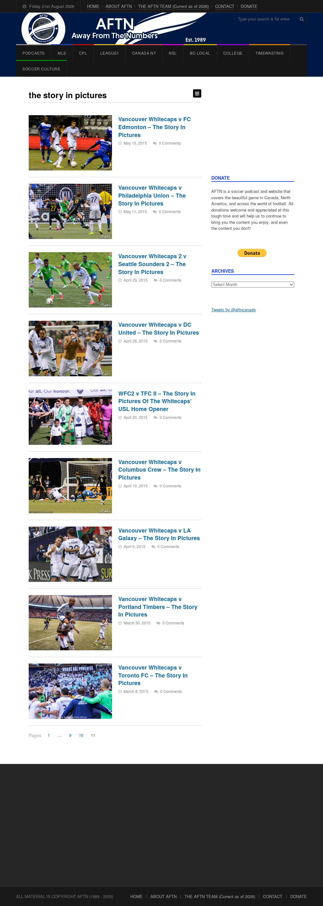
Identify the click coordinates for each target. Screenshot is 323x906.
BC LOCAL (200, 53)
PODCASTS (33, 53)
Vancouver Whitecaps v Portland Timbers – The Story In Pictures (157, 606)
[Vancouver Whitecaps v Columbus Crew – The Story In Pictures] (70, 485)
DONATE (249, 6)
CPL (83, 53)
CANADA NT (144, 53)
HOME (93, 6)
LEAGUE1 (109, 53)
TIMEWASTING (269, 53)
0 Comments (170, 143)
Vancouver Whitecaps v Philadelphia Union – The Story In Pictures (152, 195)
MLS (62, 53)
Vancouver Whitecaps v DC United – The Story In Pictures (158, 328)
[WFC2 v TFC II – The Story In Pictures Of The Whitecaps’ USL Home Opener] (70, 417)
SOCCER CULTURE (41, 68)
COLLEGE (233, 53)
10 (81, 735)
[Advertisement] (252, 131)
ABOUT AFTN (119, 6)
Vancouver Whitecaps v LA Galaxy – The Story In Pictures (159, 534)
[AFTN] (120, 28)
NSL (173, 53)
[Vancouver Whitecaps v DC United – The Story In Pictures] (70, 348)
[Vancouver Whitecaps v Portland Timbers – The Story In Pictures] (70, 622)
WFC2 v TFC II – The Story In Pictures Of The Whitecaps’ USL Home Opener (157, 401)
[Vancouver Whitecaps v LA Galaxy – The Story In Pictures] (70, 554)
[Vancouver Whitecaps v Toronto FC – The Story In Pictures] (70, 691)
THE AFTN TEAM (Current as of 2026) (173, 6)
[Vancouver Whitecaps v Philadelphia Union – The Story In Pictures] (70, 211)
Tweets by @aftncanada (233, 310)
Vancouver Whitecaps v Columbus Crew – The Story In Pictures (159, 469)
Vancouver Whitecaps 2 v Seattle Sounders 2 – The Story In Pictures (152, 263)
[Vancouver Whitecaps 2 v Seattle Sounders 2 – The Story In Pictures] (70, 279)
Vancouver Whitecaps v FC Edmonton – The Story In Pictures (154, 126)
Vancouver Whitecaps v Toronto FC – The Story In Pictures (153, 675)
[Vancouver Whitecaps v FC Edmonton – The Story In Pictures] (70, 142)
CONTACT (224, 6)
